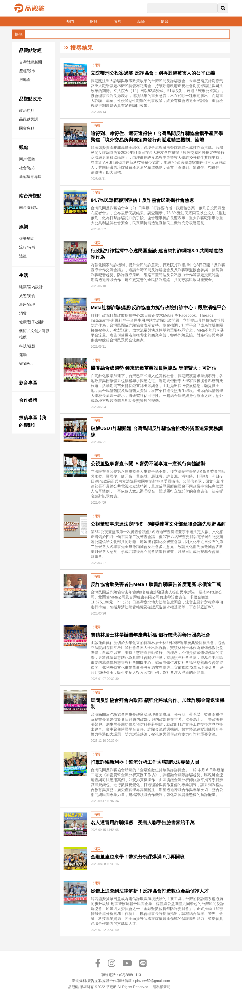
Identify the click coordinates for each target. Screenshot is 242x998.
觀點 (23, 147)
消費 (23, 313)
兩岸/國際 (27, 159)
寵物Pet (25, 364)
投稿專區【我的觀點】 (32, 421)
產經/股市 (27, 71)
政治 (117, 22)
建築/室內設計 (31, 287)
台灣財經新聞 (30, 62)
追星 (23, 256)
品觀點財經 (30, 50)
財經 (94, 22)
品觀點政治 (30, 98)
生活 (23, 275)
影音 (165, 22)
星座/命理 (27, 305)
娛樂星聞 (26, 238)
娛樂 (23, 226)
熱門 (70, 22)
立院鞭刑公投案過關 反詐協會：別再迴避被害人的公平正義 (153, 73)
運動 (23, 355)
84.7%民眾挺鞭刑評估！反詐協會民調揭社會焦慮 (142, 200)
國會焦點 (26, 128)
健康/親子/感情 (31, 322)
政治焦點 (26, 111)
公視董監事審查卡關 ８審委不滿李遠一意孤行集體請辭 (148, 463)
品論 (141, 22)
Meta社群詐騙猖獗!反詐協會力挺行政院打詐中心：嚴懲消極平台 (158, 307)
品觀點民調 (28, 119)
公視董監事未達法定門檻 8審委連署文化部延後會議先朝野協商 (158, 523)
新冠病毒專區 (30, 177)
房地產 (24, 80)
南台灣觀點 (30, 195)
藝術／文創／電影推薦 (34, 334)
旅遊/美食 (27, 296)
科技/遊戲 (27, 346)
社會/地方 (27, 168)
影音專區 (28, 382)
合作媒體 (28, 400)
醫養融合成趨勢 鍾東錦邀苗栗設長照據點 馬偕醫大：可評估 (153, 368)
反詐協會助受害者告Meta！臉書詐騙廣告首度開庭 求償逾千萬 (156, 584)
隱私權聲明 (161, 987)
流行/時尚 (27, 247)
